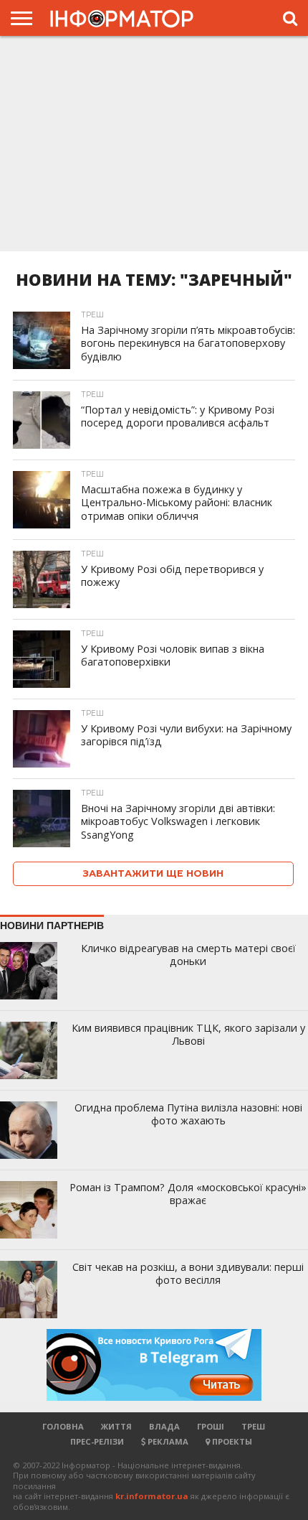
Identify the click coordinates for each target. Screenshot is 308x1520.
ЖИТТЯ (116, 1426)
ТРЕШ (253, 1426)
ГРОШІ (210, 1426)
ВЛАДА (164, 1426)
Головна (63, 1426)
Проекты (231, 1441)
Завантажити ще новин (153, 873)
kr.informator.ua (151, 1496)
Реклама (166, 1441)
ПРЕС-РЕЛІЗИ (97, 1441)
